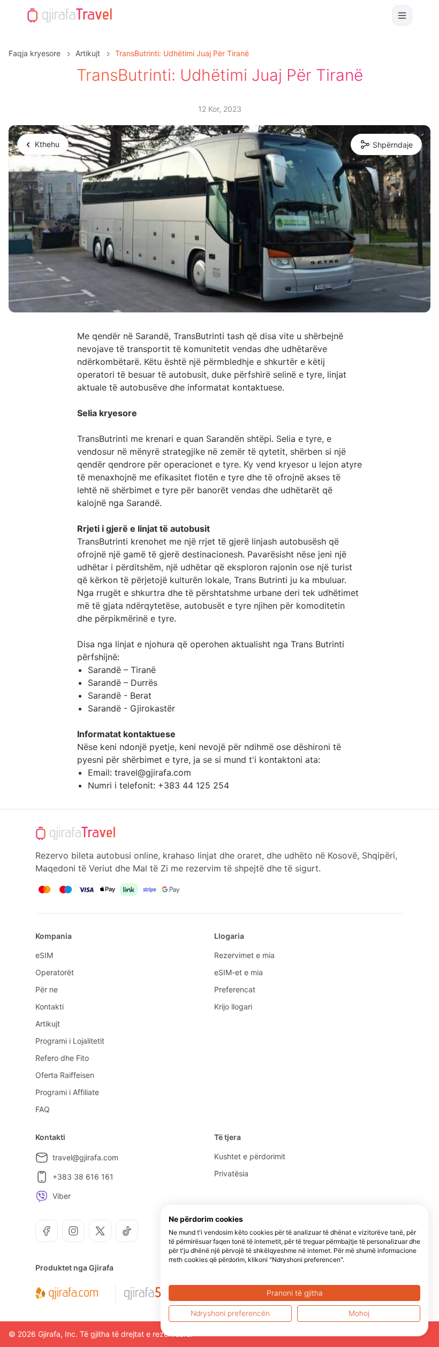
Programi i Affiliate (67, 1092)
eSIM (44, 955)
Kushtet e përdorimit (249, 1156)
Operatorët (54, 972)
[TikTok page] (127, 1231)
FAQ (42, 1109)
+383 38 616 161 (82, 1176)
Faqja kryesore (34, 53)
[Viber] (41, 1196)
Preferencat (234, 989)
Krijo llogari (233, 1006)
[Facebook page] (46, 1231)
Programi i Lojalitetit (69, 1040)
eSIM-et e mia (238, 972)
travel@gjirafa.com (85, 1157)
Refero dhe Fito (62, 1057)
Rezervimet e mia (244, 955)
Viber (61, 1195)
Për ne (46, 989)
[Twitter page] (100, 1231)
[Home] (69, 15)
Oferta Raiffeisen (64, 1075)
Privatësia (231, 1173)
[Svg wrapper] (66, 1293)
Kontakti (49, 1006)
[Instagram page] (73, 1231)
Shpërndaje (393, 144)
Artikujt (87, 53)
